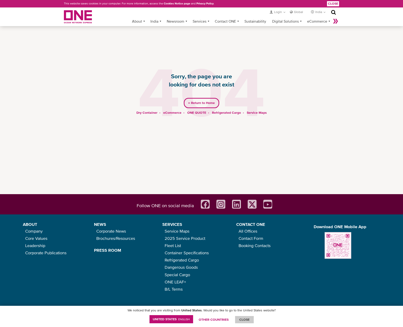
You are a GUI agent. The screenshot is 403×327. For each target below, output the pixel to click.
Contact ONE (225, 21)
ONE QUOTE (196, 112)
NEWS (100, 224)
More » (335, 21)
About (137, 21)
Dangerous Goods (181, 267)
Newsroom (175, 21)
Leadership (35, 245)
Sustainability (255, 21)
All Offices (248, 231)
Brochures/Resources (115, 238)
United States (171, 319)
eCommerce (317, 21)
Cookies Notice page (177, 3)
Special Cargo (177, 274)
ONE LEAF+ (175, 281)
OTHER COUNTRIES (214, 319)
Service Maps (257, 112)
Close (333, 3)
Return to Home (201, 103)
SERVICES (172, 224)
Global (298, 12)
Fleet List (173, 245)
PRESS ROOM (107, 250)
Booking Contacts (255, 245)
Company (34, 231)
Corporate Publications (45, 252)
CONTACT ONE (250, 224)
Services (199, 21)
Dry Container (146, 112)
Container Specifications (187, 252)
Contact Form (251, 238)
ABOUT (30, 224)
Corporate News (111, 231)
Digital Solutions (285, 21)
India (154, 21)
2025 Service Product (185, 238)
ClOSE (244, 319)
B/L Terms (174, 289)
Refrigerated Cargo (226, 112)
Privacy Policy (205, 3)
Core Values (36, 238)
